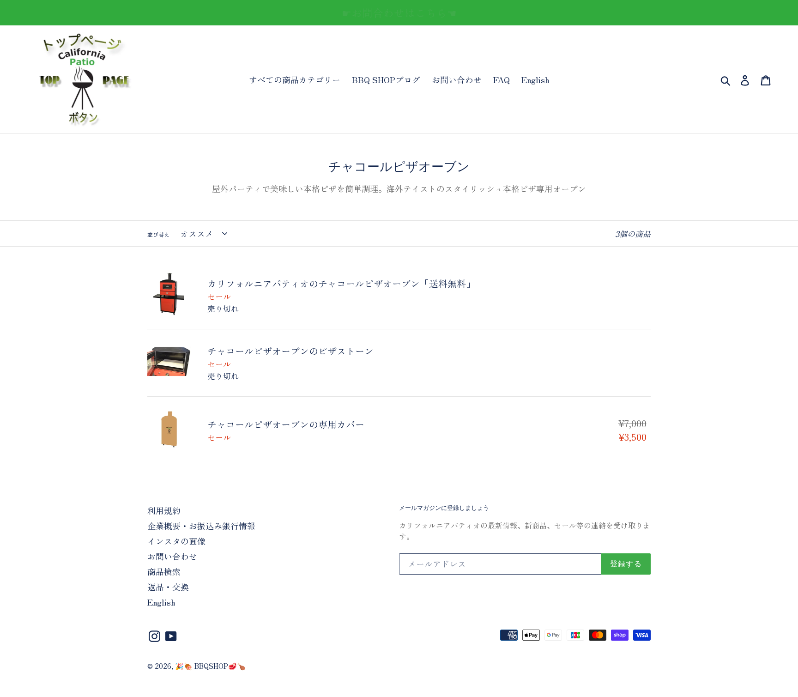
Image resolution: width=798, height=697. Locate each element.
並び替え (158, 234)
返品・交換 (168, 587)
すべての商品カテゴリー (294, 79)
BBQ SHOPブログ (386, 79)
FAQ (501, 79)
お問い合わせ (457, 79)
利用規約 (164, 510)
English (535, 79)
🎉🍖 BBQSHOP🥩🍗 (210, 666)
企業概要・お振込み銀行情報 (201, 526)
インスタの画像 (176, 541)
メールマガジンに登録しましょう (444, 507)
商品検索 (164, 571)
